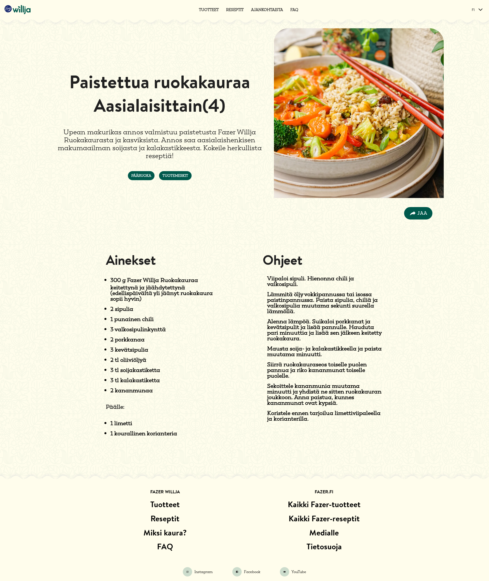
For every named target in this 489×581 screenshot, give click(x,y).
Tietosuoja (324, 546)
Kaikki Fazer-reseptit (324, 518)
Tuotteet (209, 9)
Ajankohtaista (267, 9)
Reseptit (235, 9)
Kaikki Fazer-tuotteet (324, 504)
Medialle (324, 532)
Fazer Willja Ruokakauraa (162, 280)
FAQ (294, 9)
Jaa (422, 213)
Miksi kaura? (165, 532)
